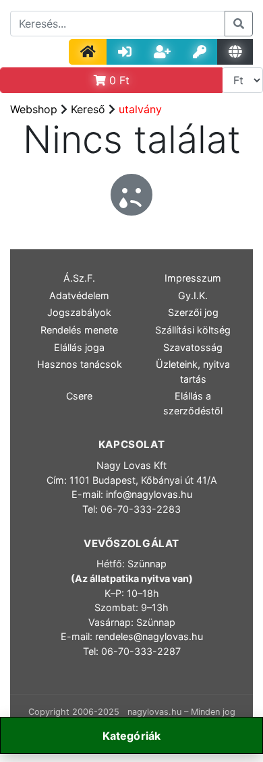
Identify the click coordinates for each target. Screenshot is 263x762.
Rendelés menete (79, 330)
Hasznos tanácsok (79, 364)
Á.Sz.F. (79, 278)
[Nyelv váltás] (235, 52)
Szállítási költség (193, 330)
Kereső (88, 109)
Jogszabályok (79, 312)
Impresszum (193, 278)
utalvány (140, 109)
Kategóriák (132, 735)
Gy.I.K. (193, 295)
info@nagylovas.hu (149, 494)
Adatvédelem (79, 295)
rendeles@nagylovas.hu (149, 636)
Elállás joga (79, 347)
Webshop (33, 109)
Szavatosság (193, 347)
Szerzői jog (193, 312)
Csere (79, 396)
